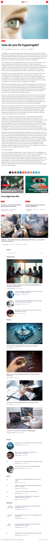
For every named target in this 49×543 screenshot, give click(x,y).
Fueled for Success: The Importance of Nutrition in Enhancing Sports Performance (27, 497)
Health (3, 40)
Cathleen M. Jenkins (11, 288)
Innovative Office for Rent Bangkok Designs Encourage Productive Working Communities (28, 301)
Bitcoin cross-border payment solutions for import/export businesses (23, 374)
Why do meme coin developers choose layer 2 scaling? (22, 346)
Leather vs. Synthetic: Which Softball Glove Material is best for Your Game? (28, 486)
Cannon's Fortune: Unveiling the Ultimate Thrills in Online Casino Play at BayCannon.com (11, 189)
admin (16, 313)
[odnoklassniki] (31, 172)
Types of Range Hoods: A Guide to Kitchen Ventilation (35, 205)
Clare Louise (29, 209)
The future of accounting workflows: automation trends (22, 402)
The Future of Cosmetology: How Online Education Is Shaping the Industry (28, 506)
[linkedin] (18, 172)
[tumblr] (20, 172)
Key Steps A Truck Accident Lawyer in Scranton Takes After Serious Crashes (28, 310)
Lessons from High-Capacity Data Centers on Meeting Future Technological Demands (28, 292)
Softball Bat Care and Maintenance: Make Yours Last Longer (28, 480)
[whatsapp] (36, 172)
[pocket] (26, 172)
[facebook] (13, 172)
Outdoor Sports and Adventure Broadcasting (26, 491)
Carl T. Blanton (8, 49)
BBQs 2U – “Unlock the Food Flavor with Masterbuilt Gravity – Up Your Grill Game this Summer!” (22, 240)
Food (3, 215)
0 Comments (30, 49)
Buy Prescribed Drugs (7, 149)
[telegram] (39, 172)
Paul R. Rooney (5, 209)
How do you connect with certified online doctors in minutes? (11, 205)
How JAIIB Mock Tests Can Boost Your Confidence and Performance (28, 515)
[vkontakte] (28, 172)
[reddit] (23, 172)
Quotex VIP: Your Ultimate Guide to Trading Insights (21, 430)
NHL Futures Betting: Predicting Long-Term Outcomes (38, 190)
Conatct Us (41, 539)
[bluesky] (34, 172)
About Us (46, 539)
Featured (28, 201)
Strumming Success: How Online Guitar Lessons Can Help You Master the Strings (27, 524)
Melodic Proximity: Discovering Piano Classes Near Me (28, 533)
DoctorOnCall (35, 58)
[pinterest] (15, 172)
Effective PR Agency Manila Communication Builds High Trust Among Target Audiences (24, 285)
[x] (10, 172)
